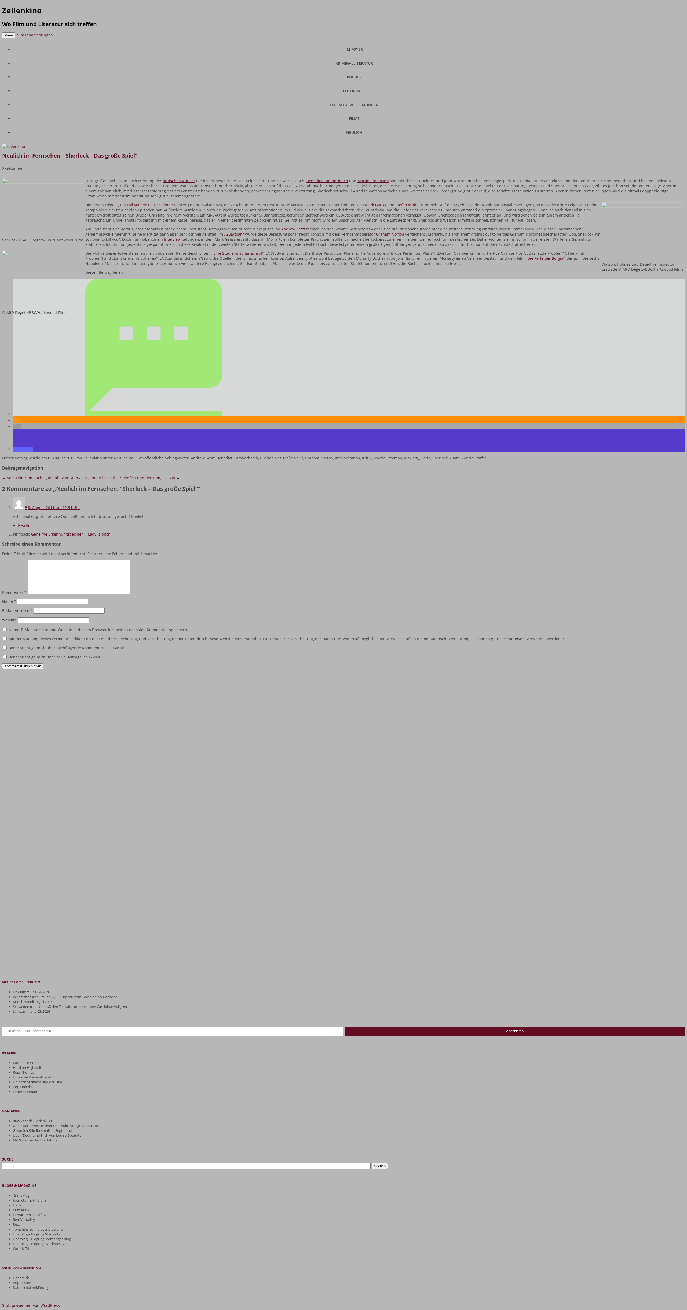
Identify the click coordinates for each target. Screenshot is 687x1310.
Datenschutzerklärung (30, 1287)
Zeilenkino (22, 10)
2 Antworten (12, 168)
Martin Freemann (373, 180)
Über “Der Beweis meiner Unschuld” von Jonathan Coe (56, 1125)
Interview (172, 239)
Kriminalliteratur (354, 63)
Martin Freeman (387, 457)
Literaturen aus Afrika (30, 1214)
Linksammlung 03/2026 (31, 1011)
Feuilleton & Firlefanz (29, 1200)
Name (9, 601)
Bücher (354, 76)
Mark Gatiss (375, 204)
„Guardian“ (234, 234)
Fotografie (354, 90)
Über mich (21, 1277)
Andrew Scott (293, 229)
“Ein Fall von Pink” (135, 204)
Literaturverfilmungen (354, 104)
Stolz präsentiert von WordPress (31, 1305)
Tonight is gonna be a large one (38, 1229)
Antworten (22, 525)
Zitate (455, 457)
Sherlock (440, 457)
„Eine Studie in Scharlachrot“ (238, 253)
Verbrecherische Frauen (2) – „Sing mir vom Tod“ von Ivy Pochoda (65, 996)
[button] (153, 413)
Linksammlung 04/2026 (31, 992)
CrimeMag (21, 1195)
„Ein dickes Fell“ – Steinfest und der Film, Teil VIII (134, 477)
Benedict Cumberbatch (327, 180)
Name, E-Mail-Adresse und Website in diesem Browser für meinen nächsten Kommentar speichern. (98, 629)
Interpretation (347, 457)
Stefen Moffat (408, 204)
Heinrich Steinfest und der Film (37, 1082)
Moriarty (411, 457)
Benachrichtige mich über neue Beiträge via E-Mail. (55, 657)
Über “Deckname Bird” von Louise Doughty (47, 1135)
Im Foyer (354, 49)
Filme (354, 118)
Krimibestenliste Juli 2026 (32, 1001)
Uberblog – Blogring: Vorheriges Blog (42, 1238)
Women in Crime (26, 1062)
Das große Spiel (289, 457)
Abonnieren (515, 1031)
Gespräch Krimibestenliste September (43, 1130)
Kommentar (14, 592)
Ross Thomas (23, 1072)
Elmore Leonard (25, 1091)
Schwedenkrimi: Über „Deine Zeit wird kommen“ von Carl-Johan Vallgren (70, 1006)
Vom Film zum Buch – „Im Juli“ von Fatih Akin (44, 477)
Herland (19, 1205)
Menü (8, 35)
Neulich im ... (126, 457)
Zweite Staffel (474, 457)
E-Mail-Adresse (17, 610)
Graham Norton (390, 234)
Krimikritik (21, 1209)
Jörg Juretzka (23, 1086)
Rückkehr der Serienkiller (32, 1120)
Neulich (354, 132)
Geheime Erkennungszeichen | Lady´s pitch (71, 534)
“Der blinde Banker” (170, 204)
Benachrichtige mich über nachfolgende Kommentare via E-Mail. (67, 647)
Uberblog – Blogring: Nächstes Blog (40, 1243)
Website (9, 620)
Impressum (22, 1282)
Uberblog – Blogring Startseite (36, 1234)
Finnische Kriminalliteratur (34, 1077)
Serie (425, 457)
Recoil (17, 1224)
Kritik (366, 457)
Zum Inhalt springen (34, 35)
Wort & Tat (21, 1248)
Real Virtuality (24, 1219)
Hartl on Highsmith (28, 1067)
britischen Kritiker (179, 180)
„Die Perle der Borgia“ (545, 258)
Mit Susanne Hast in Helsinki (35, 1140)
